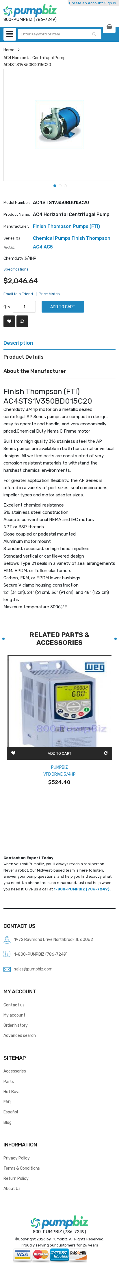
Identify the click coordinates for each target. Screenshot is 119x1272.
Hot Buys (12, 1091)
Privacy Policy (16, 1158)
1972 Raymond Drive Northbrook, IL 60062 (53, 939)
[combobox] (59, 34)
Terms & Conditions (21, 1168)
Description (18, 343)
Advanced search (19, 1035)
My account (14, 1015)
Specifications (16, 269)
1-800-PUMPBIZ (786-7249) (81, 889)
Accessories (14, 1071)
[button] (54, 185)
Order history (15, 1025)
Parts (8, 1081)
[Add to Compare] (22, 321)
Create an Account (86, 3)
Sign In (110, 3)
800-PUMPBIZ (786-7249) (59, 1231)
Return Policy (16, 1178)
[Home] (30, 10)
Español (10, 1112)
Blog (7, 1122)
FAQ (7, 1101)
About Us (12, 1188)
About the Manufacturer (34, 371)
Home (8, 50)
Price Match (49, 294)
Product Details (23, 357)
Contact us (14, 1005)
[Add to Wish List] (9, 321)
